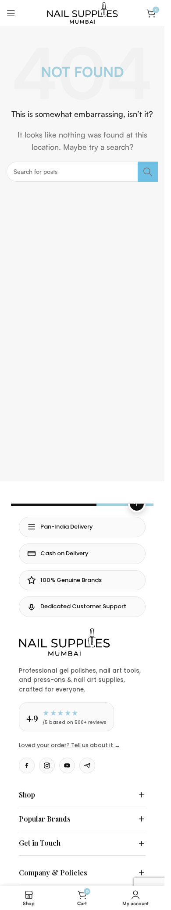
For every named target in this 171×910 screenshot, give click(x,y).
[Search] (148, 172)
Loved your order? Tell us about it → (69, 745)
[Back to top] (137, 503)
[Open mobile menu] (11, 13)
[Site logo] (82, 12)
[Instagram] (47, 765)
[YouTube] (67, 765)
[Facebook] (27, 765)
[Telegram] (87, 765)
